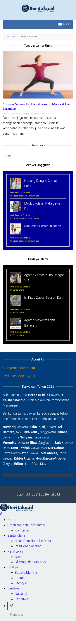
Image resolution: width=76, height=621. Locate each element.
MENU (66, 24)
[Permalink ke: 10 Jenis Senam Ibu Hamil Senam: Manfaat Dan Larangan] (38, 76)
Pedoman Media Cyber (19, 376)
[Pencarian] (11, 606)
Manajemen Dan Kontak (19, 368)
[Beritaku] (38, 8)
